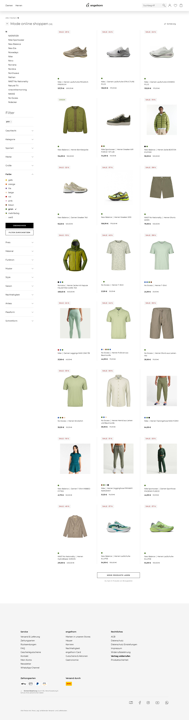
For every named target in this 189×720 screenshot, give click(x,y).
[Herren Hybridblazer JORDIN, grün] (59, 553)
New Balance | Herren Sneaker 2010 (116, 217)
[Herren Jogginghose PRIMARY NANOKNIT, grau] (106, 485)
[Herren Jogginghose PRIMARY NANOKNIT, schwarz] (108, 485)
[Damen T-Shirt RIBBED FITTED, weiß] (61, 485)
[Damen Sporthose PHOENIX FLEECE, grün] (145, 485)
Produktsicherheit (119, 660)
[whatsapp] (166, 702)
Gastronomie (72, 660)
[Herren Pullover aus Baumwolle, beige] (104, 349)
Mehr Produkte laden (118, 575)
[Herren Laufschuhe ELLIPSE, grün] (102, 553)
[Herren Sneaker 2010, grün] (102, 214)
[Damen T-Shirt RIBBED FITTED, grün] (59, 485)
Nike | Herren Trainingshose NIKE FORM (161, 421)
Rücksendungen (28, 644)
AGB (113, 636)
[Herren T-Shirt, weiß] (102, 281)
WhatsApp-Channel (30, 667)
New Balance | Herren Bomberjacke (73, 150)
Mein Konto (26, 660)
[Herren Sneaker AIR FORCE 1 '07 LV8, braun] (102, 146)
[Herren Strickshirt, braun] (63, 417)
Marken (13, 18)
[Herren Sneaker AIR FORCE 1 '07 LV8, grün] (104, 146)
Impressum (116, 648)
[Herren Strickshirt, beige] (65, 417)
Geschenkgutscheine (31, 652)
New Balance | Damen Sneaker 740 (73, 217)
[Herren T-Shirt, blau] (145, 282)
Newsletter (26, 664)
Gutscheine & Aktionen (77, 656)
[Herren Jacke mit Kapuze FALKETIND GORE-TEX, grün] (63, 282)
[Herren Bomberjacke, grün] (59, 146)
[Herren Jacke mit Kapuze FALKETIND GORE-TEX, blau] (61, 282)
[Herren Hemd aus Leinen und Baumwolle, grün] (102, 417)
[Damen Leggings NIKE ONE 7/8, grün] (63, 350)
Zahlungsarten (28, 640)
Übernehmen (19, 226)
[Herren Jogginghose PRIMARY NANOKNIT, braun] (102, 485)
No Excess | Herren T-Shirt (112, 285)
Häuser (69, 640)
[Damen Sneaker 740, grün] (59, 214)
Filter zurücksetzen (19, 232)
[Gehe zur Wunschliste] (175, 5)
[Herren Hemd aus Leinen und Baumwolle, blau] (104, 417)
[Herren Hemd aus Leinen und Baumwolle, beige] (106, 417)
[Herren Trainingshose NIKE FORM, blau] (145, 417)
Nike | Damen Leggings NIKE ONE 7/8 (74, 353)
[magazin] (131, 702)
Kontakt (24, 656)
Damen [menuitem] (9, 5)
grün (8, 122)
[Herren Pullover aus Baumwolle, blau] (102, 349)
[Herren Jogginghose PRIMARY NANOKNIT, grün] (104, 485)
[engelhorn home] (94, 5)
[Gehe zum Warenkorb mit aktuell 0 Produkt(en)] (181, 5)
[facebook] (140, 702)
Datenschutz (117, 640)
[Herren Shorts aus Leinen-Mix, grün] (145, 350)
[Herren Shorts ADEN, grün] (145, 214)
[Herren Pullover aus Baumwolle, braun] (106, 349)
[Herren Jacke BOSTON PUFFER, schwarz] (145, 146)
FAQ (23, 648)
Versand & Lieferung (30, 636)
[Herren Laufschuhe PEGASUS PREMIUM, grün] (59, 78)
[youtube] (157, 702)
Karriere (69, 644)
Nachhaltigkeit (73, 648)
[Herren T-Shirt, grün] (104, 281)
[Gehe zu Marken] (7, 23)
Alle (7, 18)
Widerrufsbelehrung (121, 652)
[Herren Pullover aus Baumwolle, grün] (108, 349)
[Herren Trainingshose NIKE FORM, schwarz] (149, 417)
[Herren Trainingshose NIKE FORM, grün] (147, 417)
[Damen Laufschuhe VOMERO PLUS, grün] (145, 78)
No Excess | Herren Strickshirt (70, 421)
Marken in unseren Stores (78, 636)
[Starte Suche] (164, 5)
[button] (170, 5)
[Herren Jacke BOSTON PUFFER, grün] (147, 146)
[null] (75, 52)
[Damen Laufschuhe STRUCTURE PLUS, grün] (102, 78)
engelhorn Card (73, 652)
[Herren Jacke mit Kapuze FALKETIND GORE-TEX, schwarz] (59, 282)
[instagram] (148, 702)
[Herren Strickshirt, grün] (61, 417)
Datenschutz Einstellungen (124, 644)
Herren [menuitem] (18, 5)
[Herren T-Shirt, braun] (152, 282)
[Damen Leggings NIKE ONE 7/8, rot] (59, 350)
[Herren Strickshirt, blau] (59, 417)
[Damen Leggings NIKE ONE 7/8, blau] (61, 350)
